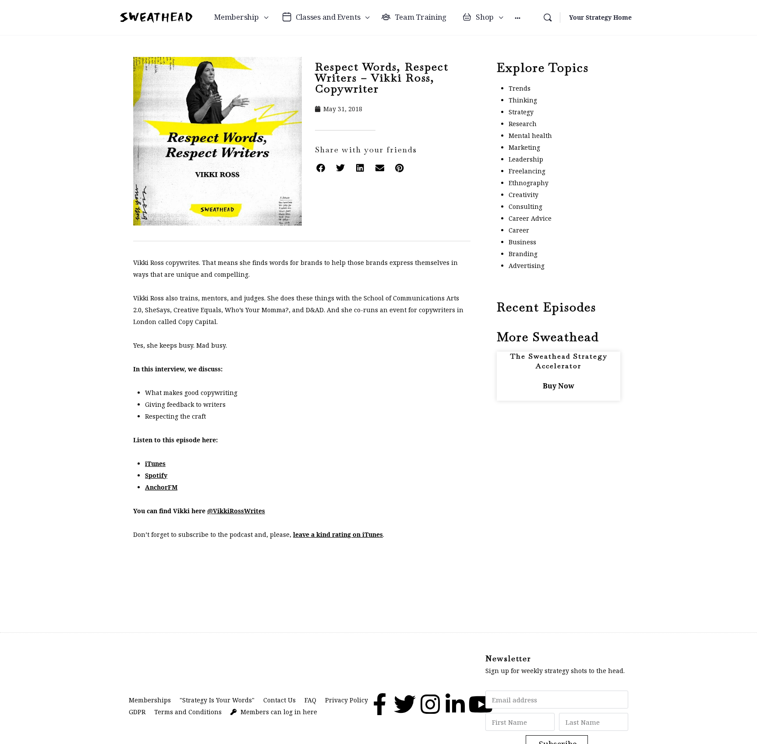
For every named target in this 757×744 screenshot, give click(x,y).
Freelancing (527, 171)
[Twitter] (405, 704)
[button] (320, 167)
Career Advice (530, 218)
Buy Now (558, 386)
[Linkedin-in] (455, 704)
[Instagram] (430, 704)
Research (523, 124)
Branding (523, 254)
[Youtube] (481, 704)
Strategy (521, 112)
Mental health (530, 135)
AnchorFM (161, 487)
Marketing (524, 147)
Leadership (526, 159)
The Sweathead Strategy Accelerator (558, 361)
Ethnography (528, 183)
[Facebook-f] (379, 704)
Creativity (523, 194)
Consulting (525, 206)
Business (522, 242)
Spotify (156, 475)
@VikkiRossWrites (236, 511)
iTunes (155, 463)
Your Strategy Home (600, 17)
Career (519, 230)
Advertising (527, 265)
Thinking (523, 100)
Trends (520, 88)
